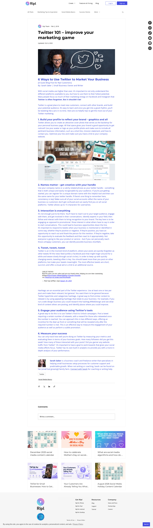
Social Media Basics (68, 12)
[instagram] (150, 28)
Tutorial (94, 509)
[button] (123, 12)
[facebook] (150, 23)
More (96, 12)
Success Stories (84, 12)
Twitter (41, 374)
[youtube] (150, 38)
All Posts (30, 12)
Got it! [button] (146, 524)
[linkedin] (150, 43)
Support (94, 506)
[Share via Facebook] (39, 386)
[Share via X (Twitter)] (44, 386)
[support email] (150, 48)
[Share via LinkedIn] (49, 386)
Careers (110, 509)
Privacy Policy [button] (78, 524)
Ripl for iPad (78, 506)
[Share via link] (54, 386)
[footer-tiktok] (150, 33)
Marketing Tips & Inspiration (47, 12)
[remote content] (76, 276)
